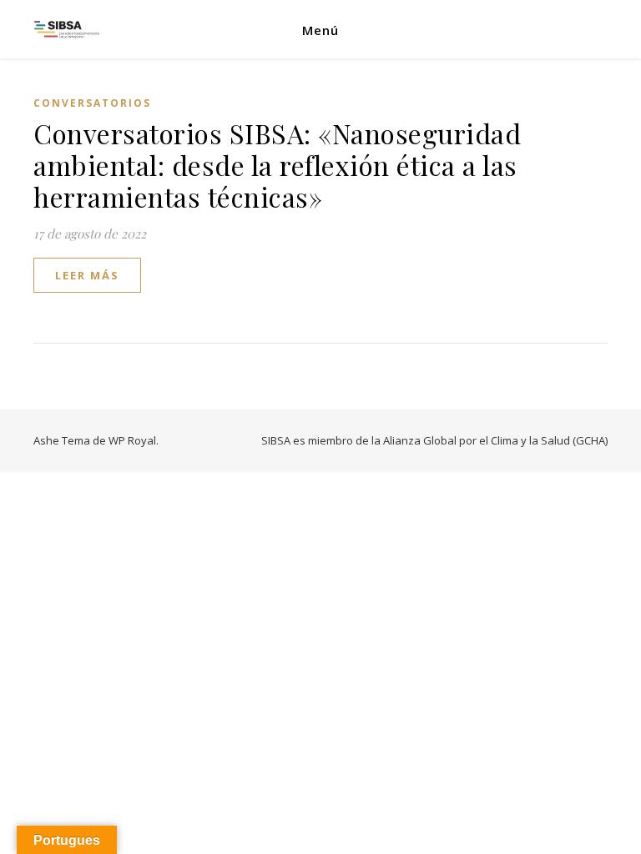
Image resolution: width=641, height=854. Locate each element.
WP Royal (132, 440)
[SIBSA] (66, 29)
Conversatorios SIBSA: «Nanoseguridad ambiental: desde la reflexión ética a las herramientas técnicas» (277, 164)
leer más (87, 275)
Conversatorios (92, 103)
